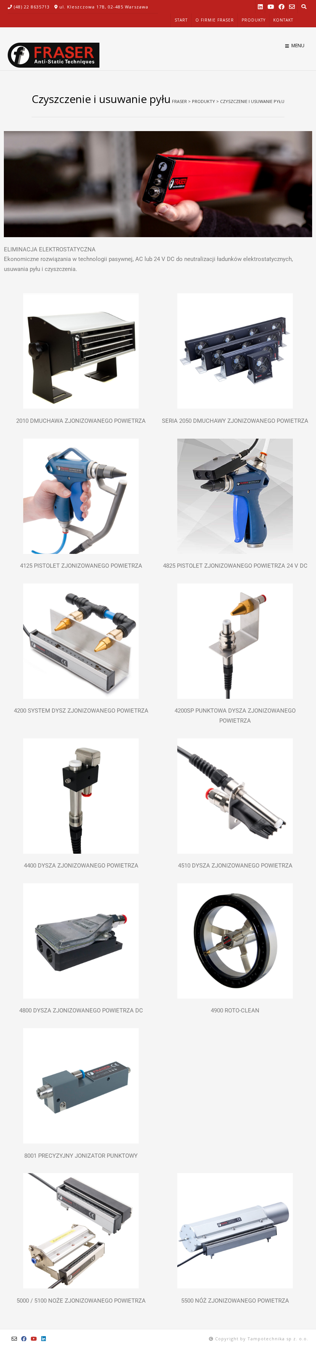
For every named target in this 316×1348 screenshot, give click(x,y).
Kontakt (283, 20)
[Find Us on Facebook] (281, 6)
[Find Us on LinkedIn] (260, 6)
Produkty (254, 20)
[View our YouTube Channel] (270, 6)
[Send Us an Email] (292, 6)
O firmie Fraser (214, 20)
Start (181, 20)
